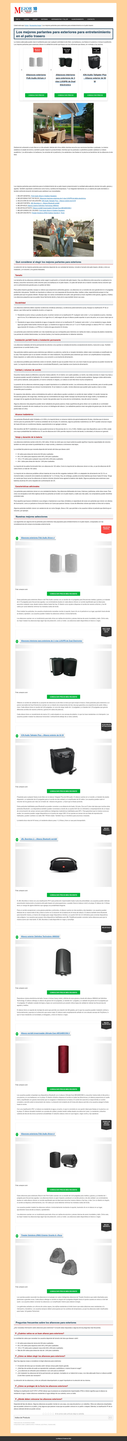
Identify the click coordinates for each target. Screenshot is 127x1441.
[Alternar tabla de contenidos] (109, 1417)
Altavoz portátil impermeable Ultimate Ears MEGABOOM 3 (52, 208)
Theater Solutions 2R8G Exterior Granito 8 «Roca (41, 1235)
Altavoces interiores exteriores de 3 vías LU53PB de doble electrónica (63, 198)
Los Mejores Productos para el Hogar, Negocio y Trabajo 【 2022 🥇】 (26, 10)
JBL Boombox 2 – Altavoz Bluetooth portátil (45, 203)
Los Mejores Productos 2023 (63, 1438)
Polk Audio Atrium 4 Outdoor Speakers (44, 196)
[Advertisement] (63, 171)
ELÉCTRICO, (44, 1424)
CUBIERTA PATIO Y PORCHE (32, 1424)
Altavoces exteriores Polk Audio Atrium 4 (38, 537)
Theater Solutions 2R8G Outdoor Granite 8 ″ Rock (48, 213)
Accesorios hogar (29, 1422)
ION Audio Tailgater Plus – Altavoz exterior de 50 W (59, 201)
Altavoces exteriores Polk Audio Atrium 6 (38, 1133)
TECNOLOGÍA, (52, 1424)
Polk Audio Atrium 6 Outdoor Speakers (52, 210)
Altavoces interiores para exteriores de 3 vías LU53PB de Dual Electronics (51, 640)
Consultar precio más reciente (63, 594)
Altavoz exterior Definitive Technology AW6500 (43, 205)
